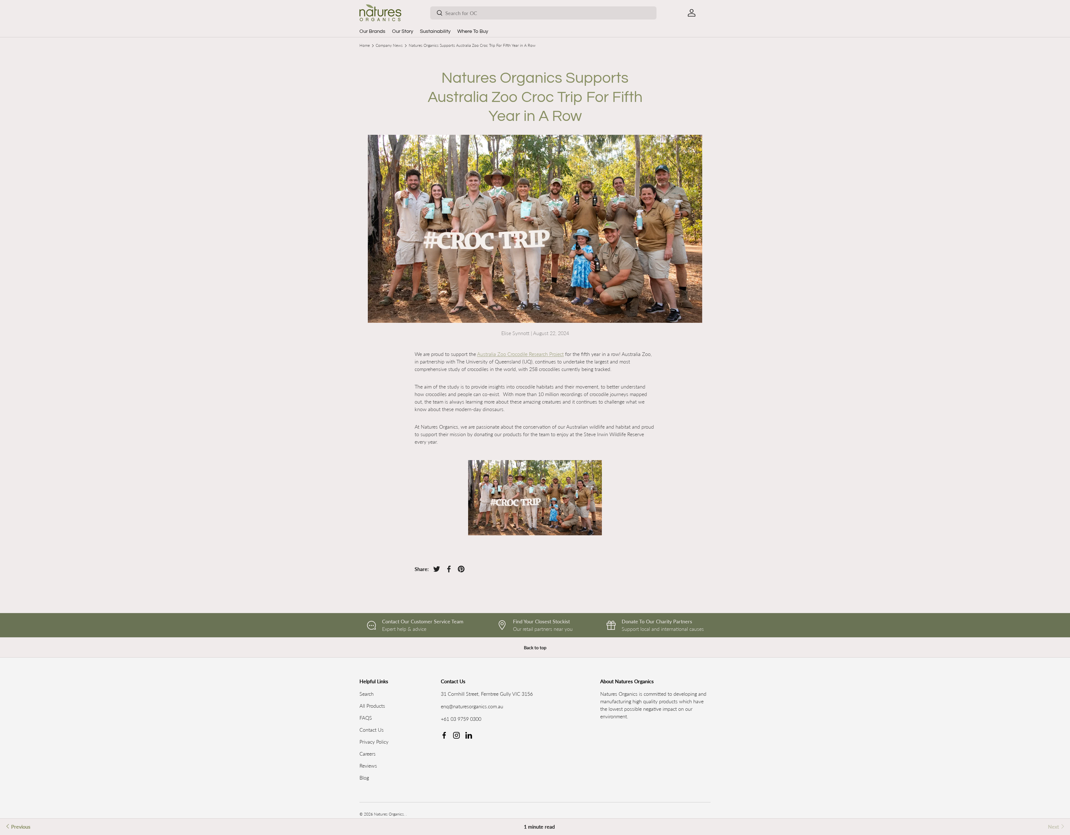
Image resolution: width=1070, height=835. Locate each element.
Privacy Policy (373, 742)
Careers (367, 754)
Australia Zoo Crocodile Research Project (520, 354)
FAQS (365, 718)
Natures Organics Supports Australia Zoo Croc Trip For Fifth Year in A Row (472, 46)
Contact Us (371, 730)
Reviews (368, 766)
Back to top (535, 647)
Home (364, 46)
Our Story (402, 31)
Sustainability (435, 31)
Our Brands (372, 31)
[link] (1057, 827)
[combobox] (543, 12)
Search (366, 694)
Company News (389, 46)
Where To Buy (472, 31)
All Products (372, 706)
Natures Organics (389, 814)
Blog (364, 778)
